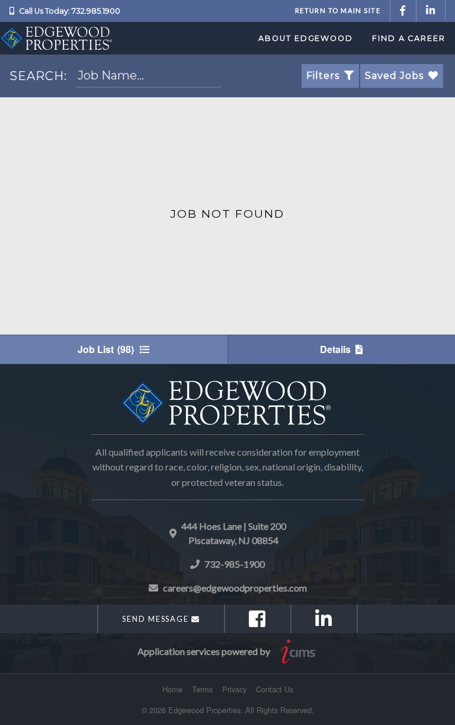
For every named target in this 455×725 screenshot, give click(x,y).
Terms (202, 689)
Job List (106, 349)
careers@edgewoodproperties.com (235, 587)
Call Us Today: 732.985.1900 (69, 11)
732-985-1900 (234, 564)
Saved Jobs (394, 75)
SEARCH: (38, 76)
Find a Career (409, 38)
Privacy (234, 689)
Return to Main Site (337, 10)
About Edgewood (305, 38)
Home (172, 689)
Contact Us (274, 689)
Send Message (156, 619)
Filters (322, 75)
